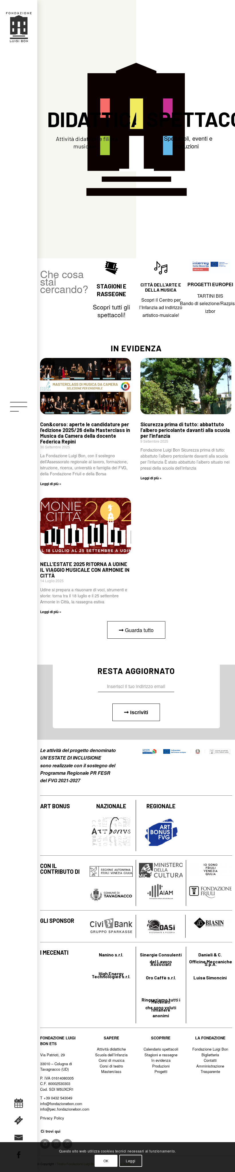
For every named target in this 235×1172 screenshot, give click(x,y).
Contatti (210, 1060)
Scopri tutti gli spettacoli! (111, 311)
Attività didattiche (111, 1049)
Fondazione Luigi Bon (210, 1049)
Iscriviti (138, 712)
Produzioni (161, 1066)
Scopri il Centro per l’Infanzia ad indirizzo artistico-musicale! (160, 307)
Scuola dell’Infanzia (111, 1054)
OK (106, 1160)
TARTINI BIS (210, 295)
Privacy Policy (52, 1118)
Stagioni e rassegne (160, 1054)
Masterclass (111, 1071)
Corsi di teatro (111, 1066)
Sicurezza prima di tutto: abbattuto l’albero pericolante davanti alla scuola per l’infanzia (185, 430)
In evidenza (161, 1060)
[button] (136, 630)
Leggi (131, 1160)
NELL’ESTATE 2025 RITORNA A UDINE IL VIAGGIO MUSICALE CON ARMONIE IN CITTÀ (85, 570)
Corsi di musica (111, 1060)
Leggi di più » (50, 483)
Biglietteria (210, 1054)
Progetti (160, 1071)
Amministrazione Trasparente (210, 1068)
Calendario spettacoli (161, 1049)
